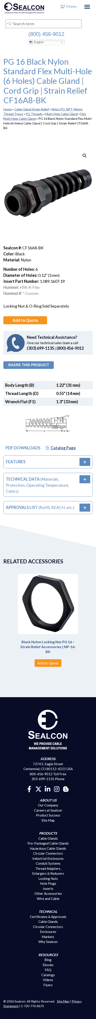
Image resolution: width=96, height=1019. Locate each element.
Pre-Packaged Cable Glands (48, 843)
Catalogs (48, 975)
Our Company (48, 805)
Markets (48, 937)
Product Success (48, 815)
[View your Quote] (63, 6)
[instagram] (57, 789)
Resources (48, 955)
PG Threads (34, 114)
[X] (38, 789)
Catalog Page (63, 447)
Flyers (48, 985)
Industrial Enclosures (48, 858)
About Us (48, 800)
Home (7, 109)
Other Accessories (48, 893)
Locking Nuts (48, 878)
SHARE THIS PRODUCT (28, 365)
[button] (85, 156)
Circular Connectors (48, 853)
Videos (48, 980)
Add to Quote (25, 320)
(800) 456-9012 (46, 34)
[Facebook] (29, 789)
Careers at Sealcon (48, 810)
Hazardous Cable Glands (48, 848)
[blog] (66, 789)
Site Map (48, 820)
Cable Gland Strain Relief (31, 109)
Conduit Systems (48, 863)
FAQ (48, 970)
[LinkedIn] (47, 789)
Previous (12, 611)
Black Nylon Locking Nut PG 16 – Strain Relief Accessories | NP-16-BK (48, 646)
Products (48, 833)
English (38, 42)
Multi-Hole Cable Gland (61, 114)
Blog (48, 960)
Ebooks (48, 965)
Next (83, 611)
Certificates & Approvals (48, 917)
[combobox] (43, 23)
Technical (48, 911)
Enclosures (48, 932)
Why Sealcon (48, 942)
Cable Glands (48, 838)
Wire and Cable (48, 899)
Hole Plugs (48, 883)
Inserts (48, 889)
